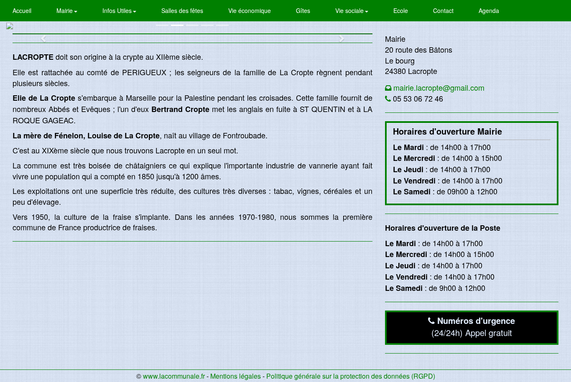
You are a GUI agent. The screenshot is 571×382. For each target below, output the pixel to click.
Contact (443, 10)
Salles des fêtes (182, 10)
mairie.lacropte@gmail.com (438, 87)
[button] (39, 33)
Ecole (400, 10)
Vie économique (249, 10)
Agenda (489, 10)
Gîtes (303, 10)
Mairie (65, 10)
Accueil (22, 10)
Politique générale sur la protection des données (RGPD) (350, 376)
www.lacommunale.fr (174, 376)
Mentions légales (235, 376)
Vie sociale (350, 10)
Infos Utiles (117, 10)
